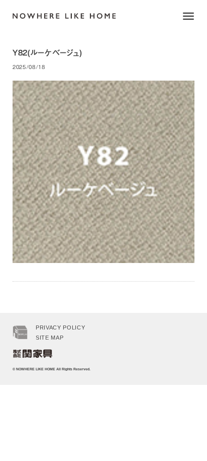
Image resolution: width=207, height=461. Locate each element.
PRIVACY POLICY (60, 327)
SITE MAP (49, 338)
